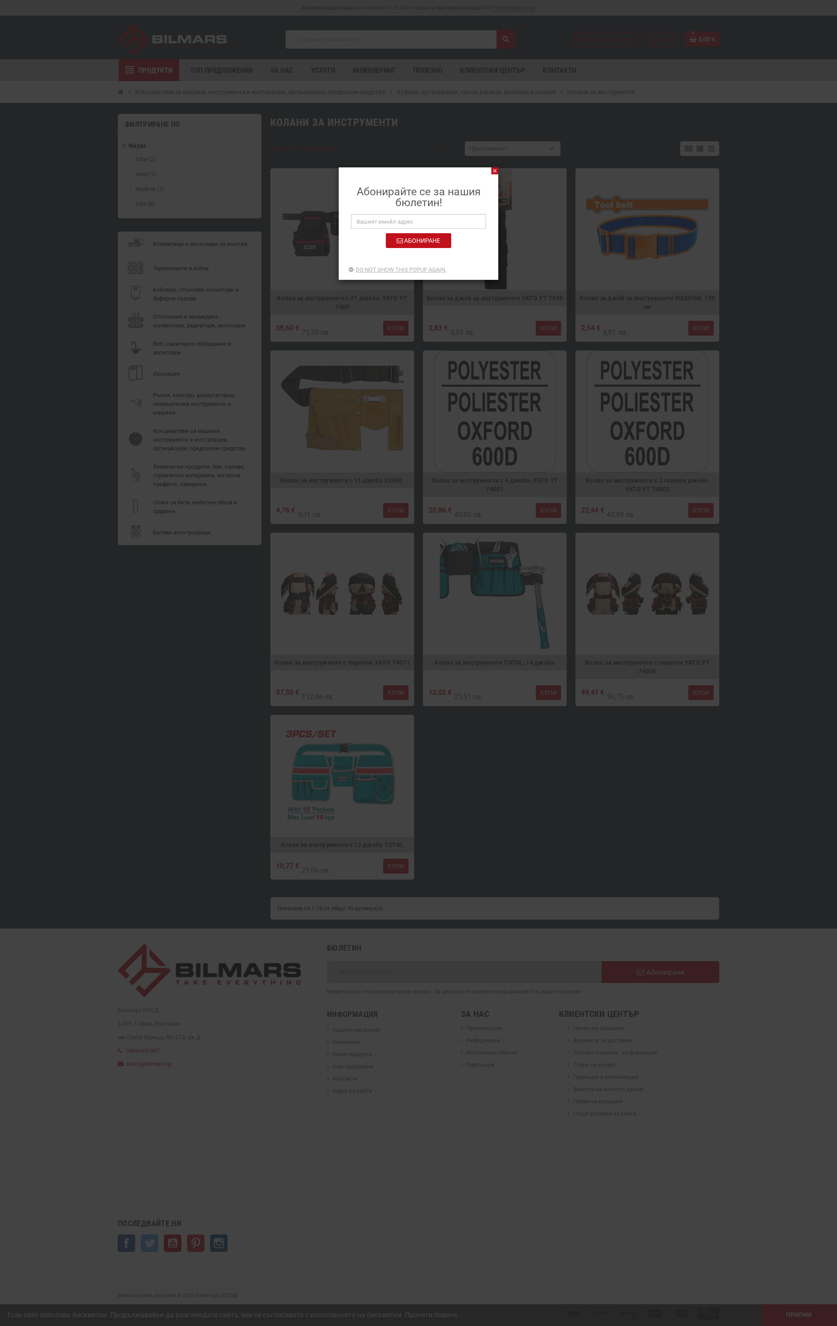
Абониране (421, 240)
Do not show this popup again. (401, 269)
